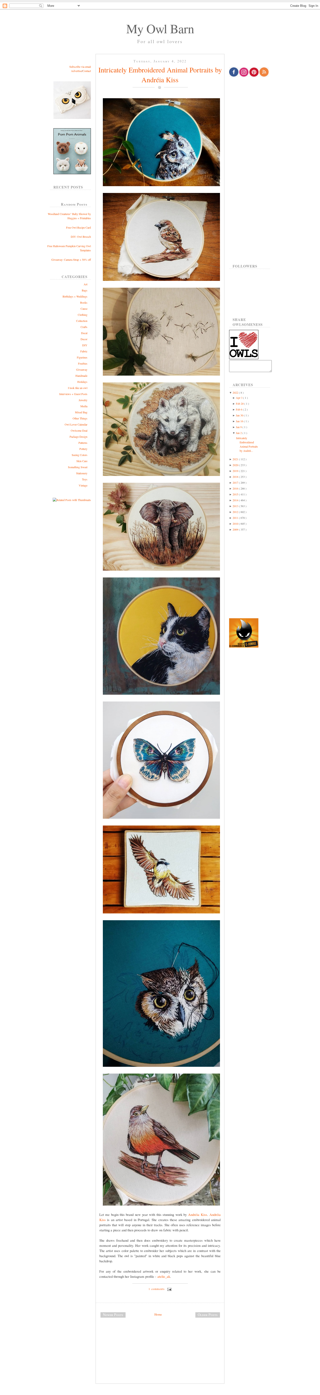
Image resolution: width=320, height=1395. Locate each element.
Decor (84, 339)
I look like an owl (77, 388)
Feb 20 (240, 403)
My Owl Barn (160, 28)
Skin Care (81, 461)
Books (83, 302)
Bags (84, 290)
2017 (236, 482)
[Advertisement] (160, 1337)
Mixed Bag (81, 412)
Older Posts (208, 1314)
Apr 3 (239, 398)
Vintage (83, 485)
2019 (236, 471)
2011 (236, 518)
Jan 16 (240, 421)
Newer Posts (113, 1314)
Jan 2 (239, 433)
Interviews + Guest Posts (73, 394)
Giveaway (81, 369)
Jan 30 (240, 415)
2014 (236, 500)
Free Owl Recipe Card (78, 227)
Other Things (80, 418)
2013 (236, 506)
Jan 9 (239, 427)
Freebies (82, 363)
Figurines (82, 357)
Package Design (78, 436)
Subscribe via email (80, 66)
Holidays (82, 382)
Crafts (84, 327)
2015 (236, 494)
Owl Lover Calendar (76, 424)
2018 (236, 477)
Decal (84, 333)
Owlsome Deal (79, 430)
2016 (236, 488)
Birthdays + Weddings (75, 296)
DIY (84, 345)
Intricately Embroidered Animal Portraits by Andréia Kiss (160, 74)
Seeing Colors (79, 455)
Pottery (83, 449)
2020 (236, 465)
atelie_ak (163, 1276)
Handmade (81, 375)
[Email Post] (168, 1289)
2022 (236, 392)
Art (85, 284)
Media (83, 406)
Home (158, 1314)
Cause (84, 308)
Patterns (82, 443)
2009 (236, 529)
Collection (81, 321)
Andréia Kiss (197, 1214)
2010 (236, 523)
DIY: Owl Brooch (81, 236)
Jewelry (83, 400)
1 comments (157, 1289)
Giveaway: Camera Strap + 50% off (71, 259)
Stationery (81, 473)
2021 (236, 459)
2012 (236, 512)
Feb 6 (239, 409)
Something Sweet (77, 467)
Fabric (83, 351)
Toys (84, 479)
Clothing (82, 315)
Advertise (76, 71)
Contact (86, 71)
